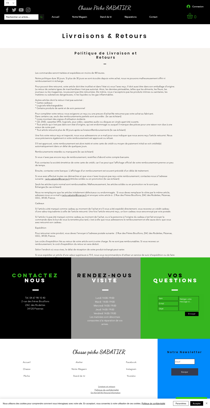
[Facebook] (7, 10)
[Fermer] (206, 403)
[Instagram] (28, 10)
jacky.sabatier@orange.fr (57, 178)
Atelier (79, 362)
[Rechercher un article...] (41, 17)
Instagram (131, 369)
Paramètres (181, 403)
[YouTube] (21, 10)
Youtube (131, 376)
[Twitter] (14, 10)
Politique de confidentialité (153, 403)
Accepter (197, 403)
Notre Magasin (79, 369)
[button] (193, 16)
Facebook (131, 362)
